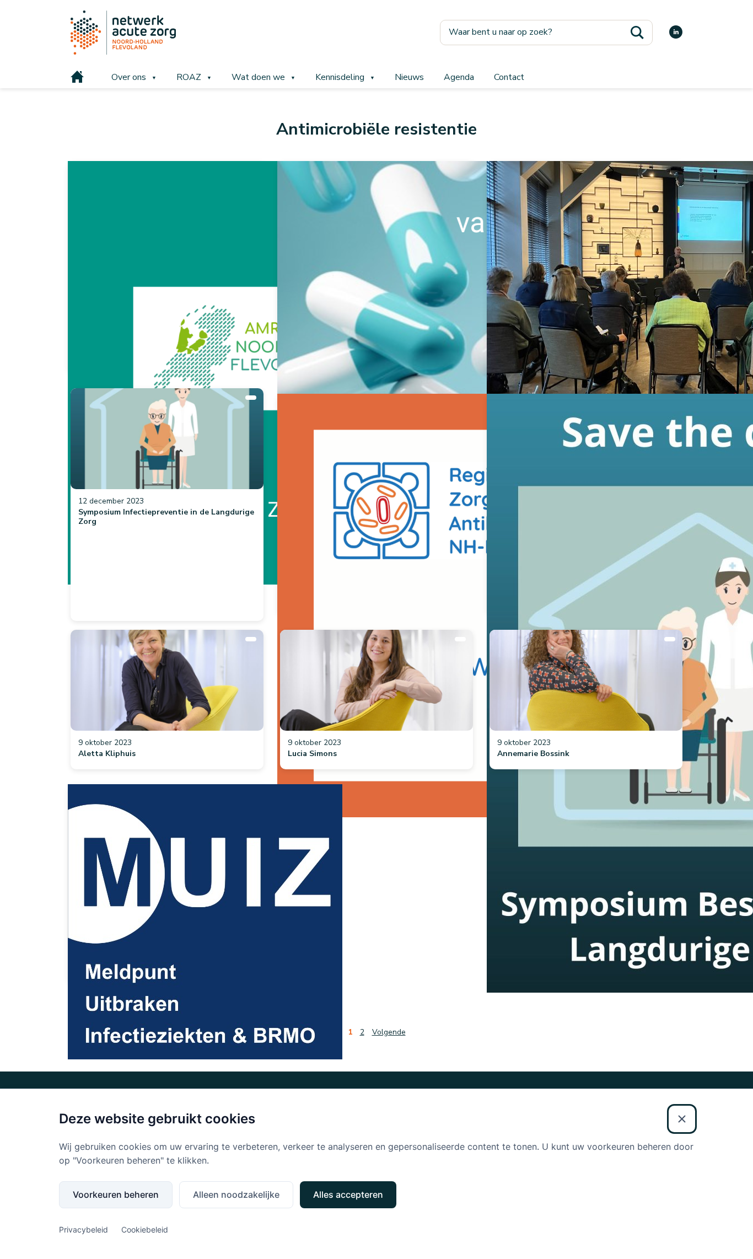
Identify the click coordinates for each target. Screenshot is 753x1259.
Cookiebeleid (144, 1229)
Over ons (128, 77)
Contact (509, 77)
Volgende (389, 1032)
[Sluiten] (682, 1119)
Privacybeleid (83, 1229)
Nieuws (409, 77)
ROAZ (188, 77)
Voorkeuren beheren (116, 1194)
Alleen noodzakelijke (236, 1194)
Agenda (459, 77)
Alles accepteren (348, 1194)
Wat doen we (258, 77)
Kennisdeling (339, 77)
